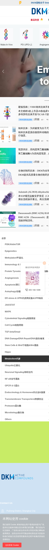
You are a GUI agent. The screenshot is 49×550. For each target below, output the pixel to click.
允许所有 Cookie (12, 545)
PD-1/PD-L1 (26, 45)
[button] (3, 73)
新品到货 (35, 20)
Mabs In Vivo (7, 45)
